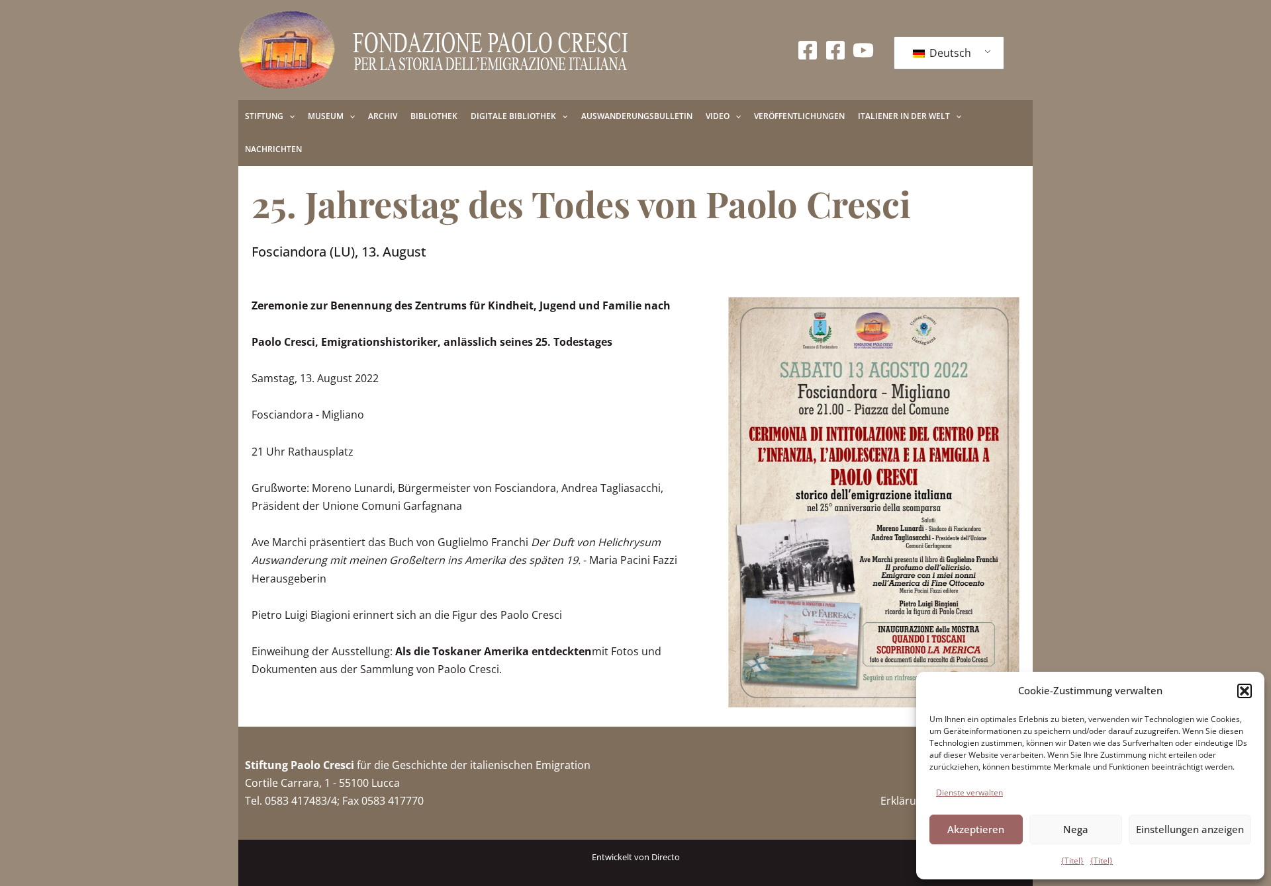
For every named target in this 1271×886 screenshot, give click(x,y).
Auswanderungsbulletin (636, 116)
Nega (1075, 829)
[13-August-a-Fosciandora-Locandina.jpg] (873, 502)
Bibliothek (433, 116)
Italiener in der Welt (904, 116)
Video (718, 116)
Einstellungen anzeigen (1190, 829)
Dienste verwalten (969, 792)
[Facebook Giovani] (835, 50)
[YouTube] (863, 50)
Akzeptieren (975, 829)
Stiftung (264, 116)
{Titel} (1072, 860)
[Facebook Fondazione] (807, 50)
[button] (1244, 691)
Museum (326, 116)
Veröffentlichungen (799, 116)
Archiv (382, 116)
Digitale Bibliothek (513, 116)
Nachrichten (273, 149)
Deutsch (949, 53)
